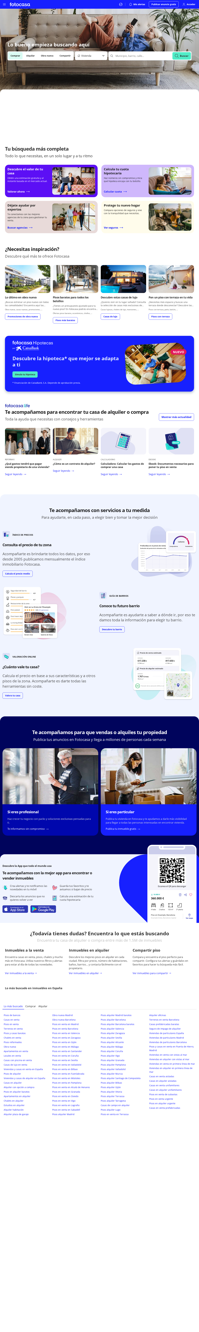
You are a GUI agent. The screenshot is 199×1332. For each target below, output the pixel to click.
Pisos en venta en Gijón (64, 1042)
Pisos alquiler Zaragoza (113, 1033)
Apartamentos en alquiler (17, 1096)
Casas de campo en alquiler (115, 1105)
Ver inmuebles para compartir (150, 973)
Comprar (15, 55)
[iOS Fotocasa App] (15, 909)
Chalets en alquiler (13, 1100)
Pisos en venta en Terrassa (115, 1114)
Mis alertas (139, 4)
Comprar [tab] (30, 1006)
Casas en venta (11, 1019)
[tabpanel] (99, 1065)
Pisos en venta (11, 1024)
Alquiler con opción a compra (19, 1087)
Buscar (184, 56)
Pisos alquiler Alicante (112, 1042)
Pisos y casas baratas (15, 1033)
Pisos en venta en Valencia (66, 1033)
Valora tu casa (12, 695)
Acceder (191, 4)
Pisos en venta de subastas (163, 1094)
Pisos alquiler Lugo (110, 1109)
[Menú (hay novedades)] (4, 4)
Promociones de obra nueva (23, 316)
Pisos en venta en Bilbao (65, 1069)
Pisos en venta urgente (161, 1098)
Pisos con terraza (160, 316)
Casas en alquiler (13, 1082)
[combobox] (91, 55)
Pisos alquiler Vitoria (111, 1091)
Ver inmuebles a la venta (19, 973)
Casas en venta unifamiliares (164, 1085)
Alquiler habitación (14, 1109)
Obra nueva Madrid (62, 1015)
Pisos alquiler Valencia (112, 1028)
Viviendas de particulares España (166, 1033)
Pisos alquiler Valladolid (113, 1069)
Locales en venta (12, 1055)
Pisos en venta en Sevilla (65, 1060)
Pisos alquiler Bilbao (111, 1082)
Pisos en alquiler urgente (162, 1103)
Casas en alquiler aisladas (162, 1080)
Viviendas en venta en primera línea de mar (172, 1063)
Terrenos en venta (13, 1028)
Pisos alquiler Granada (112, 1060)
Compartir (65, 55)
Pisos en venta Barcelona (65, 1028)
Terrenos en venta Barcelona (164, 1019)
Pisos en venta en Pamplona (66, 1082)
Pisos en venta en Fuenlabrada (68, 1073)
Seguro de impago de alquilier (165, 1028)
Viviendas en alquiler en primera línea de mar (170, 1070)
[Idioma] (121, 4)
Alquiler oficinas (157, 1015)
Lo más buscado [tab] (13, 1006)
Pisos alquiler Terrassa (112, 1096)
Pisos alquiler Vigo (110, 1055)
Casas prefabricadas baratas (164, 1024)
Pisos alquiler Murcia (112, 1073)
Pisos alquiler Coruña (112, 1051)
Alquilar (30, 55)
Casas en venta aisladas (161, 1076)
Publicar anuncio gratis (163, 4)
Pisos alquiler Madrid (63, 1114)
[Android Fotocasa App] (43, 909)
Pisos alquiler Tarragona (113, 1100)
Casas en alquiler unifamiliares (165, 1089)
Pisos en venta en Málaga (65, 1046)
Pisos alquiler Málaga (112, 1046)
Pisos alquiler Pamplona (113, 1064)
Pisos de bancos (12, 1015)
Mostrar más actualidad (176, 417)
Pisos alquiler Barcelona (113, 1019)
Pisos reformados (13, 1042)
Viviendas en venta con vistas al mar (168, 1054)
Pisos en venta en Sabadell (66, 1109)
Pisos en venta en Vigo (63, 1100)
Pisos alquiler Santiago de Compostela (121, 1078)
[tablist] (99, 1006)
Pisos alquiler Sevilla (111, 1037)
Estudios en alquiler (14, 1105)
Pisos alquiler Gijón (111, 1087)
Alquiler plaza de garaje (16, 1114)
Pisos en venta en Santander (67, 1051)
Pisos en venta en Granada (66, 1091)
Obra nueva (47, 55)
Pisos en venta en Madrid (65, 1024)
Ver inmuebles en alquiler (84, 973)
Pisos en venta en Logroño (65, 1105)
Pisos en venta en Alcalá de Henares (71, 1087)
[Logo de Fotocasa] (20, 4)
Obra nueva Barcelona (64, 1019)
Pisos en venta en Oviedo (65, 1096)
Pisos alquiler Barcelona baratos (117, 1024)
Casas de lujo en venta (15, 1064)
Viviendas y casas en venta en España (23, 1069)
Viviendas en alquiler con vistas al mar (169, 1059)
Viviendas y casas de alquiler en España (24, 1078)
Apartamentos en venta (16, 1051)
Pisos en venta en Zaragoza (66, 1037)
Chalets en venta (12, 1037)
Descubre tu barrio (112, 629)
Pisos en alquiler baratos (17, 1091)
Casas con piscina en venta (18, 1060)
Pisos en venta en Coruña (65, 1055)
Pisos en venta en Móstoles (66, 1078)
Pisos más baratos (65, 320)
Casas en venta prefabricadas (164, 1107)
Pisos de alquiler (12, 1073)
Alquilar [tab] (42, 1006)
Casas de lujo (110, 316)
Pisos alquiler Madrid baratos (116, 1015)
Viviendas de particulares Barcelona (168, 1042)
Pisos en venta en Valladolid (66, 1064)
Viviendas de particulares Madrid (166, 1037)
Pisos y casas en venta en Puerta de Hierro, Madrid (171, 1048)
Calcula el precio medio (17, 573)
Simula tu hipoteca (25, 374)
